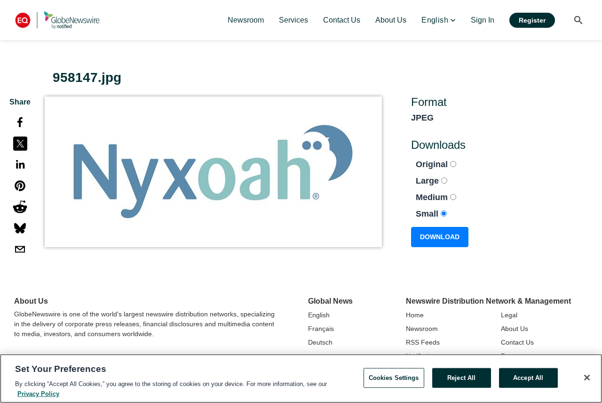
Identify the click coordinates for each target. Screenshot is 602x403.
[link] (246, 20)
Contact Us (517, 342)
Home (415, 315)
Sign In (482, 20)
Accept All (528, 377)
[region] (301, 378)
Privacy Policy (38, 393)
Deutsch (320, 342)
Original (433, 164)
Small (428, 213)
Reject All (461, 377)
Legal (509, 315)
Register (532, 20)
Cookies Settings (394, 377)
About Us (514, 328)
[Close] (587, 377)
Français (321, 328)
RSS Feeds (423, 342)
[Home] (57, 20)
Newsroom (422, 328)
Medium (433, 197)
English (319, 315)
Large (428, 180)
